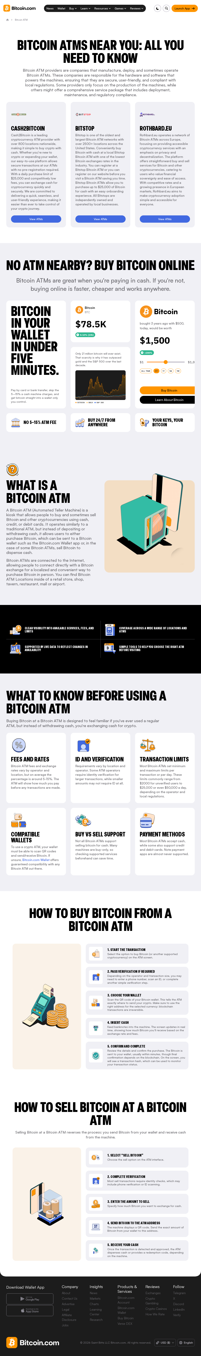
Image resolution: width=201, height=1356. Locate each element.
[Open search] (166, 8)
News (93, 1293)
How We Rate (155, 1314)
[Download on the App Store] (29, 1310)
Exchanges (153, 1293)
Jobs (65, 1325)
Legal (65, 1309)
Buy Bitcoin (126, 1318)
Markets (95, 1298)
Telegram (179, 1293)
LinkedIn (179, 1309)
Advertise (68, 1304)
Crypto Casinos (156, 1309)
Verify (177, 1315)
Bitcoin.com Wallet (35, 860)
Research (96, 1320)
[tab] (146, 371)
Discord (178, 1304)
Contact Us (69, 1298)
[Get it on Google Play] (29, 1298)
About (66, 1293)
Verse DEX (125, 1324)
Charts (94, 1304)
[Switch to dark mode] (157, 8)
